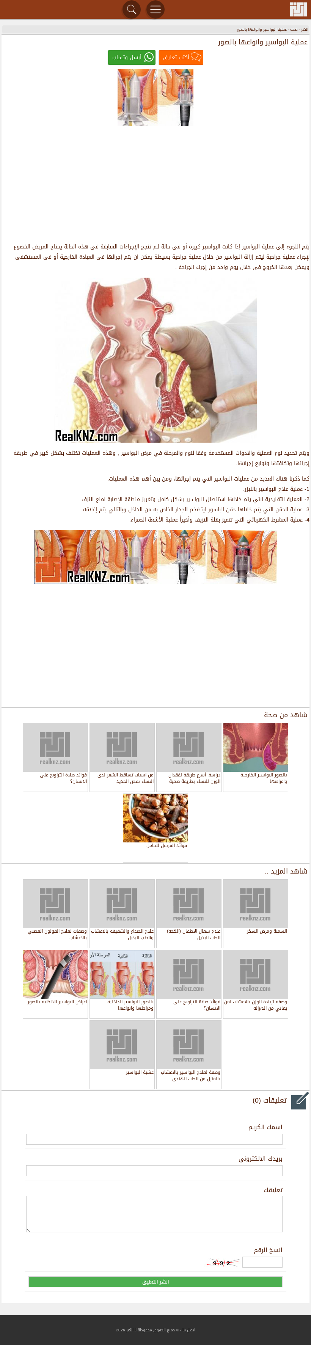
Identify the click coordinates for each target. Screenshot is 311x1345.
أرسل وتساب (126, 57)
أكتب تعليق (176, 57)
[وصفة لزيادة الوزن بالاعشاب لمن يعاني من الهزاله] (255, 974)
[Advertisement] (155, 180)
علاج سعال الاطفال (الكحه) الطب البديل (193, 934)
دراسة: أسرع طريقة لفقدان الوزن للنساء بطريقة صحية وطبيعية (194, 778)
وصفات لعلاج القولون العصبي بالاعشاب (57, 934)
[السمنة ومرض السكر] (255, 904)
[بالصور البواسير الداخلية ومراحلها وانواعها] (122, 974)
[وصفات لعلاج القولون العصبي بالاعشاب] (55, 904)
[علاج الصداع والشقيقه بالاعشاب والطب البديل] (122, 904)
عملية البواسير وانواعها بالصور (262, 29)
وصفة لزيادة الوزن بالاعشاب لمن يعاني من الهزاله (255, 1005)
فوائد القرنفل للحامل (166, 846)
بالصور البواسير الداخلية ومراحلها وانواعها (130, 1005)
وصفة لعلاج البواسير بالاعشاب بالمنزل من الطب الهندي (190, 1076)
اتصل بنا (188, 1330)
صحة (294, 29)
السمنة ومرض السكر (267, 931)
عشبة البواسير (140, 1072)
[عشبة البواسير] (122, 1045)
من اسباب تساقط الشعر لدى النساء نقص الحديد (125, 778)
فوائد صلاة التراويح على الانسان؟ (63, 778)
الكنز (304, 29)
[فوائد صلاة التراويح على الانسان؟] (189, 974)
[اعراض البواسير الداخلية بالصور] (55, 974)
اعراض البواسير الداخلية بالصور (57, 1002)
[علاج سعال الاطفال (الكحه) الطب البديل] (189, 904)
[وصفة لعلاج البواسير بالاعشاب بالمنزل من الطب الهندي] (189, 1045)
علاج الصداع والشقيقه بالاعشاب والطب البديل (122, 934)
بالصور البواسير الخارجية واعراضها (263, 778)
